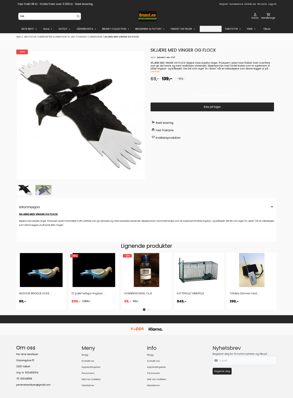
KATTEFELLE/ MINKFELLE (190, 293)
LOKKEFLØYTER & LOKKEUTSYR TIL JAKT (57, 36)
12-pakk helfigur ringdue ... (88, 293)
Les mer (155, 71)
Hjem (19, 36)
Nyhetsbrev (88, 385)
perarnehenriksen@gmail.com (33, 384)
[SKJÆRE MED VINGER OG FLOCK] (81, 115)
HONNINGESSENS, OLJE (138, 293)
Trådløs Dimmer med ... (244, 293)
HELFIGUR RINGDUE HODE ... (35, 293)
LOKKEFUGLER (96, 36)
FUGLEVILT (82, 36)
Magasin (223, 4)
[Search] (78, 16)
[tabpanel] (41, 281)
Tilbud (266, 29)
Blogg (85, 354)
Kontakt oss (250, 4)
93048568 (26, 378)
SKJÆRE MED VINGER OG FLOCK (121, 36)
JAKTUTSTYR (30, 36)
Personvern (88, 373)
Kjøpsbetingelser (91, 367)
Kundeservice (236, 4)
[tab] (144, 309)
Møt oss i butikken (91, 379)
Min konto (262, 4)
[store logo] (148, 16)
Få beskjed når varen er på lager (215, 95)
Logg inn (272, 4)
